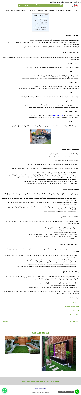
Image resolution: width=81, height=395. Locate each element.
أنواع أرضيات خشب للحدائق (41, 20)
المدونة (45, 4)
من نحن (27, 4)
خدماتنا (53, 4)
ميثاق (36, 388)
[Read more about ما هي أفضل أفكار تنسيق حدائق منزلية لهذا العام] (22, 345)
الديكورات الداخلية (58, 115)
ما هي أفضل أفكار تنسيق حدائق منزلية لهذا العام (65, 2)
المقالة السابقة (74, 321)
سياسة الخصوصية (36, 4)
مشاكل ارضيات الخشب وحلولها (40, 27)
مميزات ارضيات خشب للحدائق (40, 25)
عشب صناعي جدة (74, 310)
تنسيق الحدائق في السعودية (72, 306)
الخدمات (46, 381)
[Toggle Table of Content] (45, 15)
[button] (4, 390)
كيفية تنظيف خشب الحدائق (41, 29)
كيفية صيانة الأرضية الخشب (41, 23)
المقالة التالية (6, 321)
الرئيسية (60, 4)
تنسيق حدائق (39, 381)
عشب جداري (76, 302)
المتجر (20, 4)
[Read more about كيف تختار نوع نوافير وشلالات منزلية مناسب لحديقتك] (59, 353)
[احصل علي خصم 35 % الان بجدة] (77, 391)
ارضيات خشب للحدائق (42, 18)
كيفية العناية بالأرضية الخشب (40, 22)
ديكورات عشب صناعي (73, 314)
